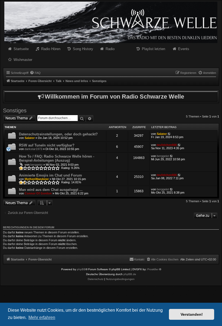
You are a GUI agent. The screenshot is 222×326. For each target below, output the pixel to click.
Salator (30, 137)
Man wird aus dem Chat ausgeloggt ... (51, 190)
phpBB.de (129, 274)
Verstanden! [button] (192, 314)
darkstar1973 (33, 149)
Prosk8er (152, 269)
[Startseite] (111, 22)
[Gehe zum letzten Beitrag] (169, 133)
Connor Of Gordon (38, 193)
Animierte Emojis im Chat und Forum (50, 175)
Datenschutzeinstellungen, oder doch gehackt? (58, 134)
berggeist (36, 164)
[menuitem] (35, 73)
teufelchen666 (167, 144)
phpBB (81, 269)
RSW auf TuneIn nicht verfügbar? (46, 145)
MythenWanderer (37, 179)
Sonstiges (15, 110)
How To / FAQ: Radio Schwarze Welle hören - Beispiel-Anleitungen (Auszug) (56, 158)
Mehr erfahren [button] (41, 317)
